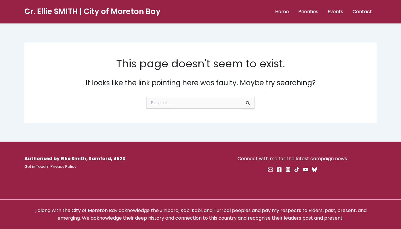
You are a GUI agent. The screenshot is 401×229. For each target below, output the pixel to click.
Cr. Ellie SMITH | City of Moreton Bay (92, 11)
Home (282, 11)
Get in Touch (36, 166)
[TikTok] (296, 169)
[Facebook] (279, 169)
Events (335, 11)
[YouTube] (305, 169)
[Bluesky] (314, 169)
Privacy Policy (63, 166)
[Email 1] (270, 169)
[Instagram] (288, 169)
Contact (362, 11)
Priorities (308, 11)
